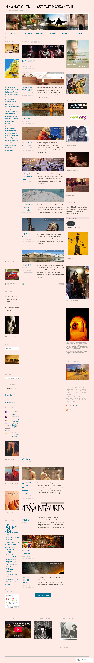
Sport (62, 190)
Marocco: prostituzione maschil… (19, 420)
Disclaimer (32, 37)
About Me (8, 33)
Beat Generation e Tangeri (17, 425)
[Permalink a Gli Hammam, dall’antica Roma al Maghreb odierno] (43, 474)
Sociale (61, 468)
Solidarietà (28, 33)
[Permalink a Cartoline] (43, 110)
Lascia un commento (28, 68)
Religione (61, 128)
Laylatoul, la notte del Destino (27, 580)
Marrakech (52, 33)
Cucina (51, 468)
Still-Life (61, 251)
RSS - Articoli (72, 405)
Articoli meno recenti (43, 595)
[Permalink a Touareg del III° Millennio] (43, 52)
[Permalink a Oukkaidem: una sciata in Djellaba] (43, 196)
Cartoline (26, 118)
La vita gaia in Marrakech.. (19, 417)
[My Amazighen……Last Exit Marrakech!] (47, 23)
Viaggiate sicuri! (66, 33)
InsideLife (79, 33)
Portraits (55, 219)
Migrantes (16, 562)
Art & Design (55, 73)
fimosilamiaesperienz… (19, 433)
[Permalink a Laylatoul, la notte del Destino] (43, 569)
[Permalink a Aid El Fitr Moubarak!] (43, 542)
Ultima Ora (9, 582)
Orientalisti (14, 564)
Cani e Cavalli (14, 537)
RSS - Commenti (73, 410)
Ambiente (15, 532)
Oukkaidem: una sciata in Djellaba (28, 207)
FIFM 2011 (9, 552)
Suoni (16, 579)
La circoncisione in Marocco (19, 435)
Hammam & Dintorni (12, 557)
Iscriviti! (71, 224)
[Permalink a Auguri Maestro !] (43, 509)
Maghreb (9, 562)
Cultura (61, 73)
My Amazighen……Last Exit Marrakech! (39, 6)
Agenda (51, 46)
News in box (70, 203)
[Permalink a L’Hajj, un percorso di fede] (43, 165)
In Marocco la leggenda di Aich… (19, 412)
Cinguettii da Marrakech (10, 395)
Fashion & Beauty (58, 46)
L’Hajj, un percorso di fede (27, 176)
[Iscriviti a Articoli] (67, 405)
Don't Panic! (12, 547)
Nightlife (8, 564)
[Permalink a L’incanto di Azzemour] (43, 256)
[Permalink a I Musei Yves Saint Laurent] (43, 79)
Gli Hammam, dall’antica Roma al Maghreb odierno (27, 488)
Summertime (9, 579)
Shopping (9, 572)
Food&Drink (9, 554)
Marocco (21, 37)
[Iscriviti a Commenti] (67, 410)
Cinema (15, 540)
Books (7, 537)
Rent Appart (40, 33)
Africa (47, 251)
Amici (18, 33)
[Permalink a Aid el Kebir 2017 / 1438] (43, 134)
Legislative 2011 (11, 559)
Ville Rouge (60, 219)
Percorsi (10, 37)
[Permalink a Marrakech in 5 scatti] (43, 225)
